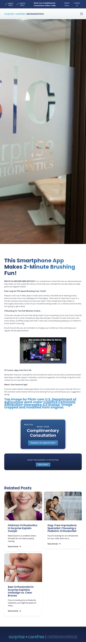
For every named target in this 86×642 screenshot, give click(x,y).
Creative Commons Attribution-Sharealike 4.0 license (39, 403)
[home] (24, 13)
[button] (81, 13)
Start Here (43, 464)
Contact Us (77, 4)
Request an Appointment (43, 443)
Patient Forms (67, 4)
